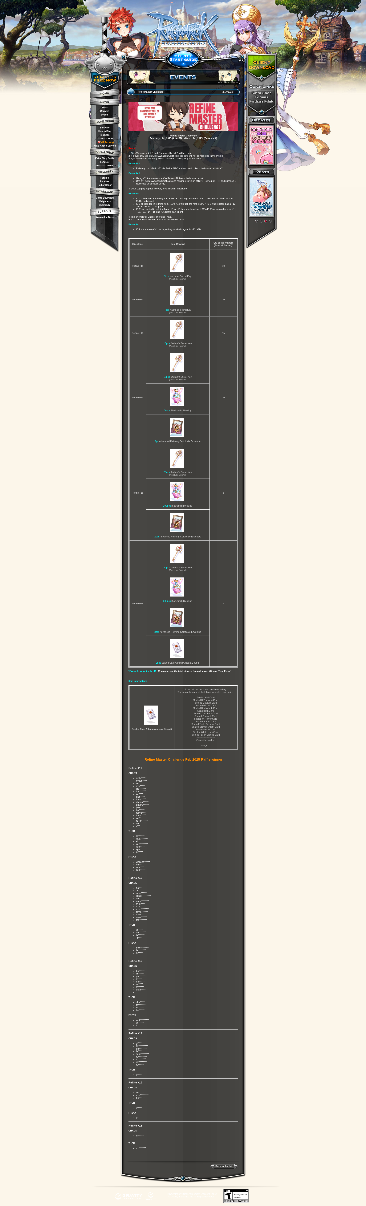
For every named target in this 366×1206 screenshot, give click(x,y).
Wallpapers (105, 201)
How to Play (104, 131)
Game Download (105, 197)
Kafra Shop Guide (104, 158)
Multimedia (105, 205)
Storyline (105, 127)
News (105, 107)
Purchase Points (105, 165)
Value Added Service (104, 145)
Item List (104, 162)
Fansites (104, 181)
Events (104, 114)
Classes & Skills (105, 138)
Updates (104, 111)
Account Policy (209, 1194)
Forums (104, 177)
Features (105, 135)
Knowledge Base (105, 217)
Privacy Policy (174, 1194)
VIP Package (107, 142)
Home (219, 82)
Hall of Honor (105, 185)
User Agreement (191, 1194)
